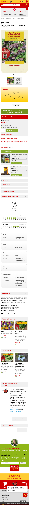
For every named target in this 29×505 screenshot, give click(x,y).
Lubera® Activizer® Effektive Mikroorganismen (19, 155)
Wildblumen (3, 19)
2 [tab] (15, 74)
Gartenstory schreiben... (19, 419)
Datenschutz (5, 499)
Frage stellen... (22, 430)
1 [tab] (13, 74)
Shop (5, 487)
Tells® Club (14, 487)
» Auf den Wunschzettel (6, 134)
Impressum (4, 497)
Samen (14, 18)
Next (26, 325)
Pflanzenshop (8, 18)
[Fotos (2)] (10, 80)
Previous (2, 325)
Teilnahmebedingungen (15, 411)
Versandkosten (4, 147)
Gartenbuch (24, 487)
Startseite (2, 18)
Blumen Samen (20, 18)
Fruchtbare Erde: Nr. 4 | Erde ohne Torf (18, 167)
